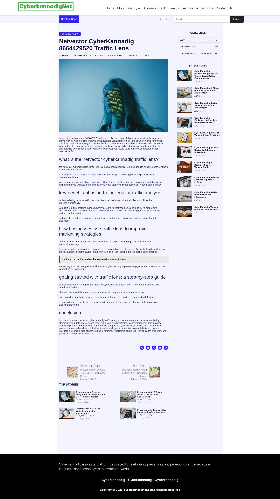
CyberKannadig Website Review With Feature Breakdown (206, 149)
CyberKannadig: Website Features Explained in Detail (206, 179)
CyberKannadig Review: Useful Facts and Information (206, 194)
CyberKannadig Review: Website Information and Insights (88, 411)
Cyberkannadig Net (86, 399)
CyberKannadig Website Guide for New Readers (206, 208)
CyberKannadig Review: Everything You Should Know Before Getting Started (90, 394)
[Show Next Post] (166, 19)
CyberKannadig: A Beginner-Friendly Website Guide (203, 164)
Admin (65, 55)
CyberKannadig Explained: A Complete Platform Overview (151, 411)
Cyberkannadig (70, 34)
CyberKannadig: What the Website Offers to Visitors (207, 134)
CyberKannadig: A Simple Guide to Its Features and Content (149, 394)
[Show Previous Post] (160, 19)
